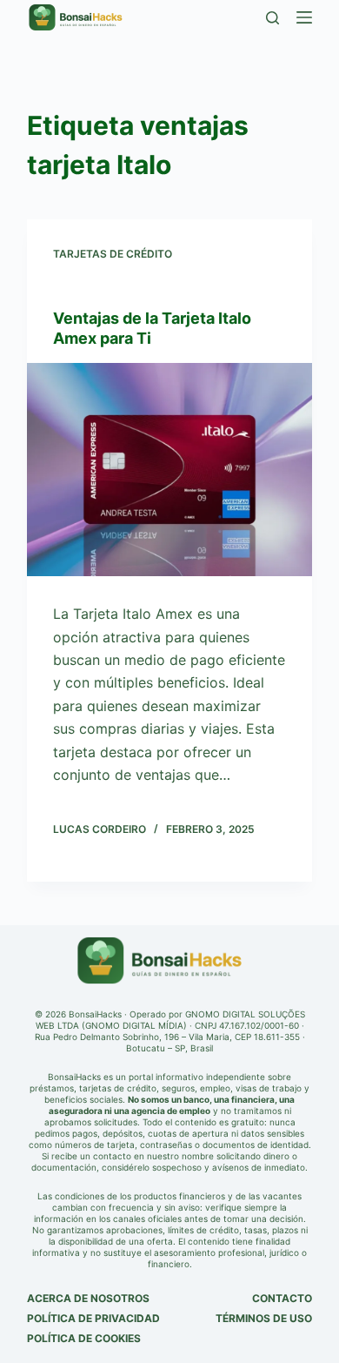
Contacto (282, 1298)
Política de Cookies (84, 1338)
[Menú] (304, 17)
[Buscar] (272, 17)
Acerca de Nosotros (88, 1298)
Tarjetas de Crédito (112, 253)
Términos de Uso (264, 1318)
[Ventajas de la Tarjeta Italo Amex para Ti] (169, 470)
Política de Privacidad (93, 1318)
